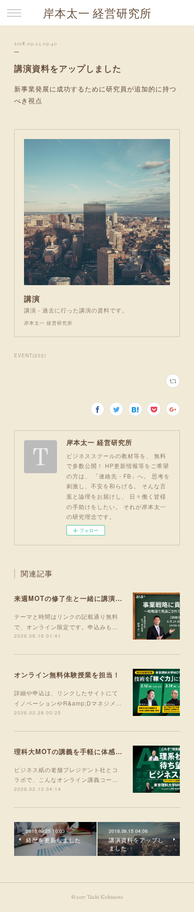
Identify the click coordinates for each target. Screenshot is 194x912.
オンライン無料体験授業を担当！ (67, 674)
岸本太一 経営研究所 (97, 13)
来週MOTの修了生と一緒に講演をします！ (82, 598)
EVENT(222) (30, 355)
